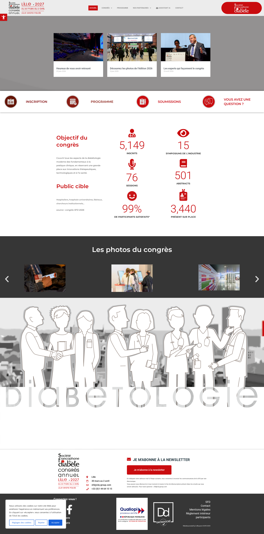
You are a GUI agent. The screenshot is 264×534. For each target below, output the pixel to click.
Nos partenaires (140, 8)
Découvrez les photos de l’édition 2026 (131, 68)
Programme (122, 8)
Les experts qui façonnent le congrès (184, 68)
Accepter (55, 522)
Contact (179, 8)
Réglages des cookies (21, 522)
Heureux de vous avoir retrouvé (73, 68)
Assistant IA (164, 8)
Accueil (93, 8)
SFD (207, 502)
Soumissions (169, 102)
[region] (36, 514)
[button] (3, 17)
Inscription (36, 102)
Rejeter (41, 522)
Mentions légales (199, 509)
